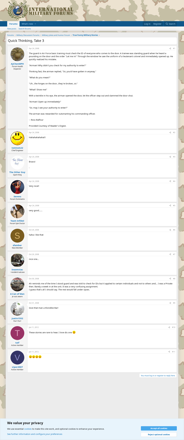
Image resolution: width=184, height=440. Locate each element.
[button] (35, 23)
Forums (13, 23)
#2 (174, 132)
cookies (28, 428)
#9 (174, 303)
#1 (174, 48)
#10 (173, 327)
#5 (174, 205)
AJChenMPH (17, 63)
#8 (174, 278)
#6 (174, 230)
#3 (174, 157)
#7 (174, 254)
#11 (173, 352)
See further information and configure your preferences (34, 434)
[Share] (170, 48)
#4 (174, 181)
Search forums (25, 28)
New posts (11, 28)
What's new (27, 23)
